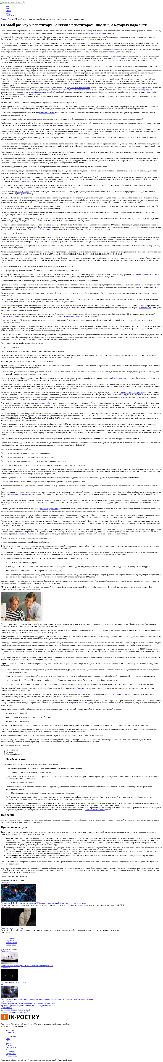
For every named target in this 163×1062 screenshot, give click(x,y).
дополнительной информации (59, 90)
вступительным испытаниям (78, 88)
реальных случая (22, 192)
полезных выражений (75, 316)
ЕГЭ (8, 936)
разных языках (145, 308)
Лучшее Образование (42, 229)
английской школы (115, 378)
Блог (8, 1039)
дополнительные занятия (97, 33)
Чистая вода (82, 688)
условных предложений (48, 509)
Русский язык (11, 943)
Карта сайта (10, 1030)
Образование (11, 941)
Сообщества (11, 945)
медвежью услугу (114, 52)
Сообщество (6, 882)
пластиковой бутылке (120, 694)
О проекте (10, 1032)
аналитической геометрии (34, 92)
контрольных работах (43, 403)
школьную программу (143, 90)
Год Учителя (11, 15)
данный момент (26, 534)
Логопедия (5, 907)
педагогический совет (10, 316)
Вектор (9, 13)
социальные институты (144, 275)
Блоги (8, 1043)
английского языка (47, 113)
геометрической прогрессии (131, 393)
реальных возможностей (95, 810)
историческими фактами (21, 494)
